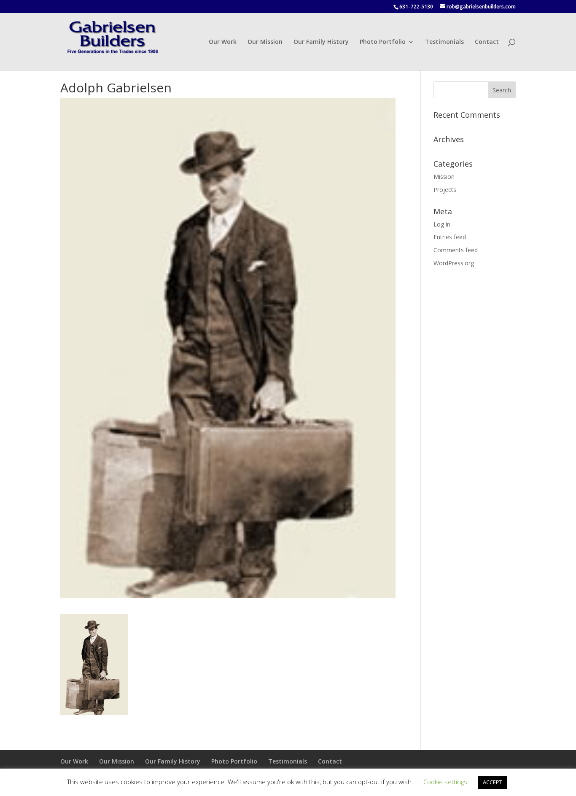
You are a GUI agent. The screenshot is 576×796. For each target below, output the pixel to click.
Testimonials (444, 42)
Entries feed (449, 237)
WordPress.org (453, 263)
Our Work (223, 42)
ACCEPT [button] (492, 782)
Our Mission (265, 42)
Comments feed (455, 250)
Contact (487, 42)
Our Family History (321, 42)
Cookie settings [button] (445, 781)
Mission (444, 177)
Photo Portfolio (383, 42)
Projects (444, 190)
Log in (441, 224)
